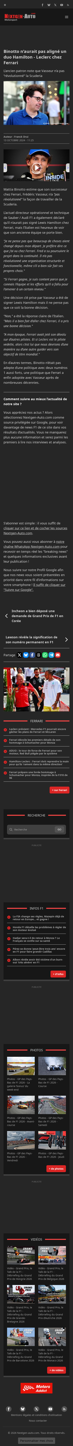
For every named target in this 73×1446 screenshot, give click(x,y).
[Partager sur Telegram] (51, 655)
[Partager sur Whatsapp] (45, 655)
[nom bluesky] (49, 5)
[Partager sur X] (19, 655)
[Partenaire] (36, 1388)
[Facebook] (42, 5)
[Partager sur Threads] (38, 655)
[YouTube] (62, 5)
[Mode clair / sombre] (5, 5)
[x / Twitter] (55, 5)
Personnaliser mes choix (36, 1441)
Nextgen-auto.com (28, 1432)
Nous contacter (38, 1420)
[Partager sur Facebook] (32, 655)
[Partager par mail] (58, 655)
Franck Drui (21, 136)
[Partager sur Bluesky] (26, 655)
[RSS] (68, 5)
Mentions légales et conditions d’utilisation (36, 1415)
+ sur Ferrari (59, 790)
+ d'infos (58, 974)
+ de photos (56, 1168)
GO (59, 829)
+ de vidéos (56, 1370)
